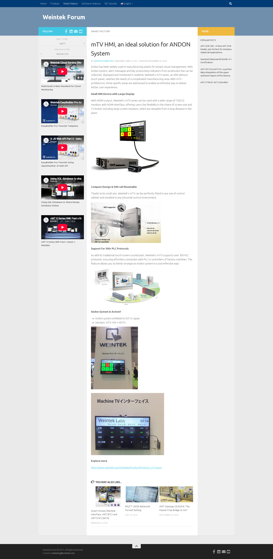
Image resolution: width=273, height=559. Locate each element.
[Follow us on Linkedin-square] (71, 31)
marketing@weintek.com (63, 553)
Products (54, 3)
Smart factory (70, 3)
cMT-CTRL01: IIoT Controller (214, 82)
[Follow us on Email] (76, 31)
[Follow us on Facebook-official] (66, 31)
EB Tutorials (111, 3)
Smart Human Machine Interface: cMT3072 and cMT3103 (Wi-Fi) (104, 514)
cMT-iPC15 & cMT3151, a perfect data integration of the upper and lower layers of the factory (216, 72)
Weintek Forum (64, 17)
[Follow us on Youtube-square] (80, 31)
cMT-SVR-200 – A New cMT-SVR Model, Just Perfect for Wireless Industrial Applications (216, 49)
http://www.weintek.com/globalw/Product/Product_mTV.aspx (126, 467)
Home (43, 3)
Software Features (91, 3)
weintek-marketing (103, 61)
